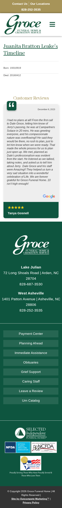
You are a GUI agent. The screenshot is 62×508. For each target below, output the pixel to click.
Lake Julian (31, 199)
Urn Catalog (31, 333)
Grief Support (31, 304)
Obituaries (30, 294)
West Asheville (31, 226)
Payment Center (31, 266)
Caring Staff (31, 314)
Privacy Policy (31, 435)
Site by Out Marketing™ (30, 431)
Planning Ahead (31, 275)
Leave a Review (31, 323)
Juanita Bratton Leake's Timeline (30, 50)
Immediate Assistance (31, 285)
